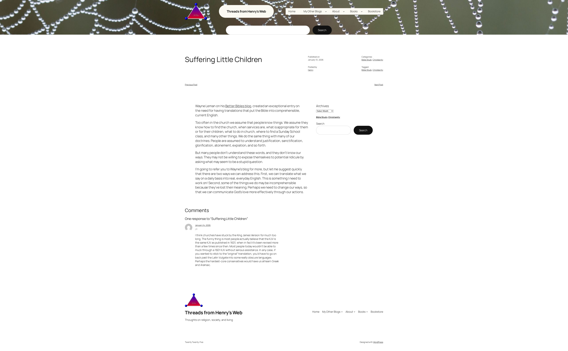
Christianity (378, 59)
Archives (322, 106)
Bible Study (367, 59)
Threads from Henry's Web (246, 11)
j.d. (196, 228)
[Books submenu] (362, 11)
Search (322, 30)
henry (310, 70)
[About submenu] (344, 11)
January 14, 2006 (202, 225)
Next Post (378, 84)
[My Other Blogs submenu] (326, 11)
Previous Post (191, 84)
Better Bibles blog (238, 106)
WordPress (378, 342)
